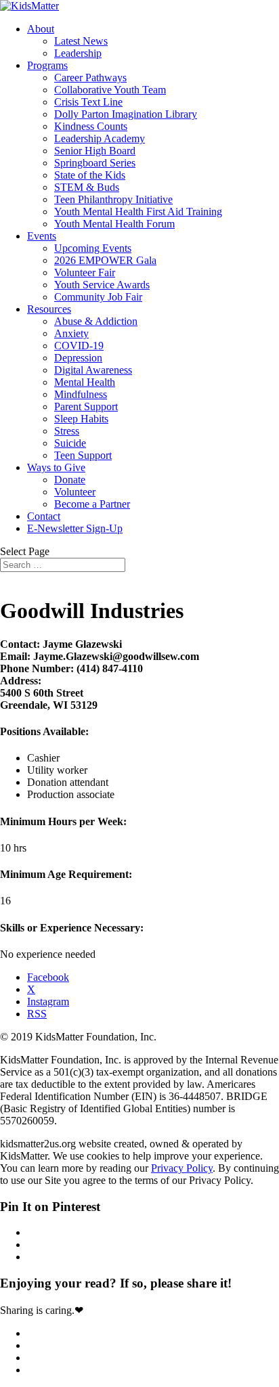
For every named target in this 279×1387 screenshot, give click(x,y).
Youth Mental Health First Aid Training (138, 211)
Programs (47, 65)
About (40, 29)
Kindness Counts (90, 126)
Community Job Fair (98, 297)
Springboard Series (94, 163)
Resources (49, 309)
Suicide (70, 443)
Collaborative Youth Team (110, 89)
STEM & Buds (86, 187)
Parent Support (86, 406)
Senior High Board (94, 150)
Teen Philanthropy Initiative (113, 199)
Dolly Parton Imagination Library (125, 114)
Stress (66, 431)
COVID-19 (79, 345)
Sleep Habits (81, 418)
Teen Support (83, 455)
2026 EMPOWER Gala (105, 260)
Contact (43, 516)
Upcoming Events (92, 248)
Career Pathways (90, 77)
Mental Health (84, 382)
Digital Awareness (93, 370)
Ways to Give (56, 467)
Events (41, 236)
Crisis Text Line (88, 102)
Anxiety (71, 333)
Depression (78, 358)
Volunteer (74, 492)
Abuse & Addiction (95, 321)
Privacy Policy (182, 1168)
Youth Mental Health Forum (114, 223)
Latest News (81, 41)
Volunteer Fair (84, 272)
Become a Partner (92, 504)
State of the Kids (89, 175)
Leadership (78, 53)
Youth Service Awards (102, 284)
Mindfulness (80, 394)
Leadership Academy (99, 138)
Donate (69, 479)
